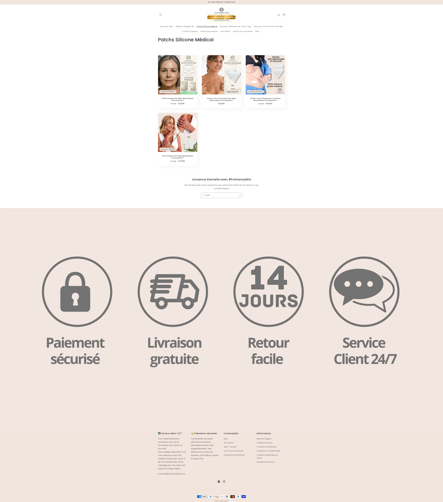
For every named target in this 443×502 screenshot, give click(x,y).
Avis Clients (229, 443)
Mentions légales (264, 439)
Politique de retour (265, 443)
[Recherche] (160, 14)
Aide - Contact (230, 447)
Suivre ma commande (233, 451)
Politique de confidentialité (268, 451)
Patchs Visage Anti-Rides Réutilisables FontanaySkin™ (178, 99)
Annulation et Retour (266, 462)
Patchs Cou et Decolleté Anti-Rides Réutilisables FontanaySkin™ (221, 99)
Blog (225, 439)
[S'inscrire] (239, 195)
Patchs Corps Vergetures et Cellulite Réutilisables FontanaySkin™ (265, 99)
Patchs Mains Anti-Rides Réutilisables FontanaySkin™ (177, 157)
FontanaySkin (224, 501)
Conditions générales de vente (267, 456)
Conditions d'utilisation (267, 447)
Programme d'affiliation (234, 455)
